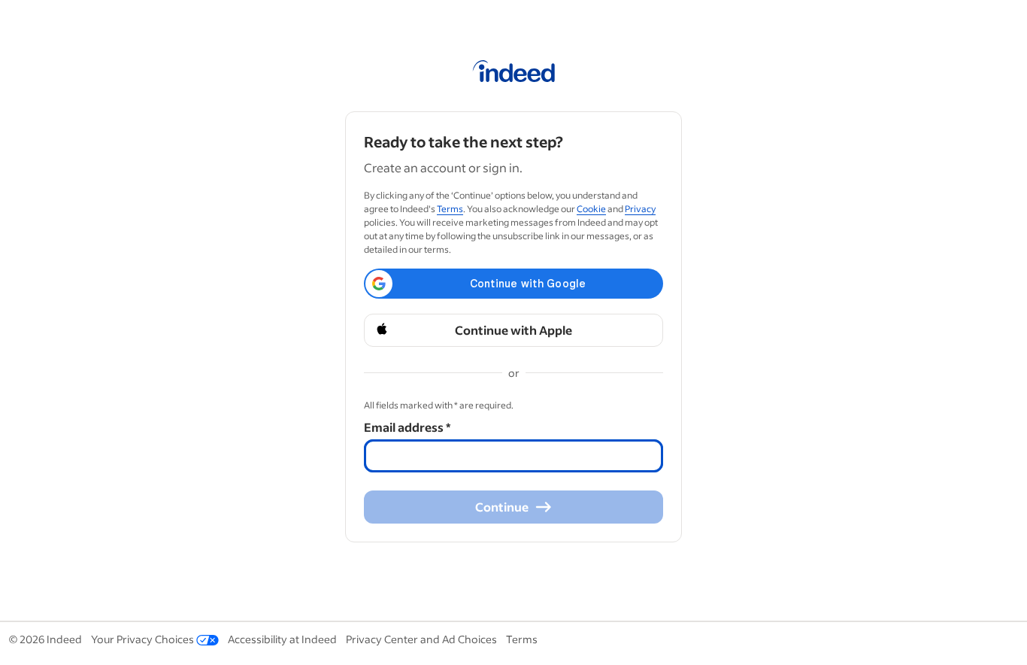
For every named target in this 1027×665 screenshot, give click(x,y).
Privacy (640, 208)
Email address (407, 427)
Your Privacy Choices (142, 639)
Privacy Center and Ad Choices (421, 639)
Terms (450, 208)
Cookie (591, 208)
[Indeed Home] (513, 73)
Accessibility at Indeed (282, 639)
